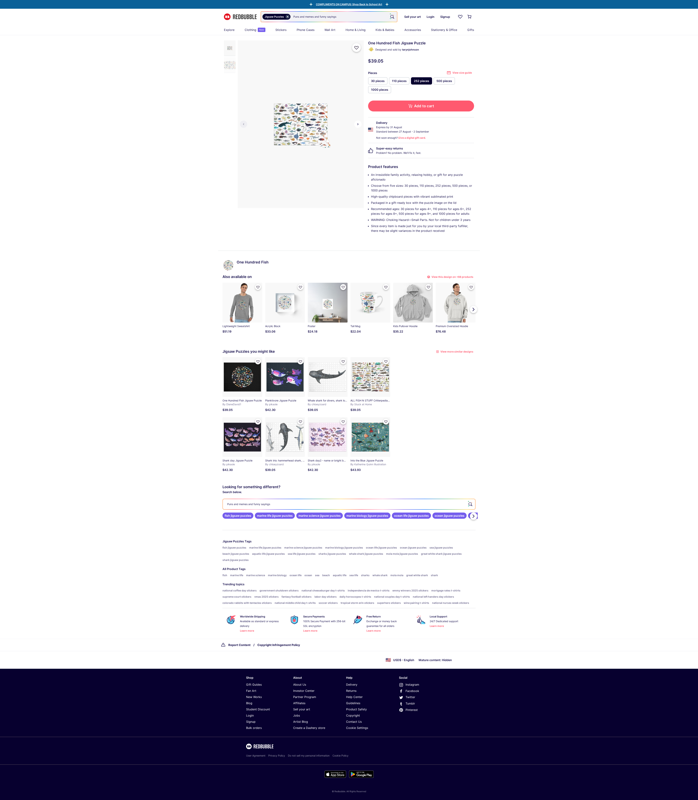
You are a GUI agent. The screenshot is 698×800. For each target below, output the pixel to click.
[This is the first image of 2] (243, 124)
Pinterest (412, 710)
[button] (349, 4)
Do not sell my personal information (309, 755)
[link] (237, 516)
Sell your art (301, 709)
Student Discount (258, 709)
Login (250, 715)
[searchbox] (349, 504)
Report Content (239, 645)
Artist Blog (300, 721)
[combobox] (329, 17)
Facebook (412, 691)
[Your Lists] (460, 16)
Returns (351, 691)
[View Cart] (469, 16)
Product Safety (356, 709)
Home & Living (356, 30)
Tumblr (410, 703)
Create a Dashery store (309, 728)
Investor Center (303, 691)
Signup (251, 721)
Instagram (412, 684)
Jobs (296, 715)
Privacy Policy (276, 755)
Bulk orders (254, 728)
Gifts (470, 30)
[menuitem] (229, 30)
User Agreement (255, 755)
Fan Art (251, 691)
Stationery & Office (444, 30)
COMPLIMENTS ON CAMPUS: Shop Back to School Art (349, 4)
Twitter (410, 697)
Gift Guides (254, 684)
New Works (254, 697)
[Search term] (392, 16)
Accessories (412, 30)
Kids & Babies (385, 30)
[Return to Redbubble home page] (240, 16)
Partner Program (304, 697)
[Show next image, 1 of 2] (358, 124)
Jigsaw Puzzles (233, 541)
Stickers (280, 30)
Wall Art (329, 30)
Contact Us (354, 721)
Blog (249, 703)
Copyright (353, 715)
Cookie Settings (357, 727)
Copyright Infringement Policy (278, 645)
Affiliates (299, 703)
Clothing (254, 30)
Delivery (351, 684)
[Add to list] (356, 47)
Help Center (354, 697)
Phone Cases (305, 30)
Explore (229, 30)
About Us (299, 684)
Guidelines (353, 703)
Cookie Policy (340, 755)
